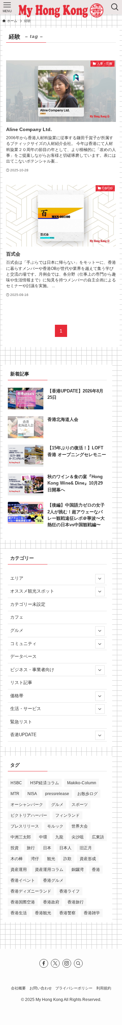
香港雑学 (92, 913)
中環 (43, 837)
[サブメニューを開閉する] (99, 578)
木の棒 (17, 858)
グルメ (16, 630)
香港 (96, 869)
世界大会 (80, 826)
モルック (55, 826)
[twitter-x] (55, 963)
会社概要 (18, 988)
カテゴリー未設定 (27, 604)
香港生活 (19, 913)
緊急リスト (21, 721)
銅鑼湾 (78, 869)
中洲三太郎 (21, 837)
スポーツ (80, 804)
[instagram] (66, 963)
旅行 (31, 848)
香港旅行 (75, 902)
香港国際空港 (23, 902)
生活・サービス (25, 708)
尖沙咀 (78, 837)
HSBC (16, 783)
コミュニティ (23, 643)
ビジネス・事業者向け (32, 669)
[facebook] (43, 963)
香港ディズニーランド (31, 891)
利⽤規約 (103, 988)
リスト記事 (21, 682)
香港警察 (67, 913)
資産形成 (88, 858)
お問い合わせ (40, 988)
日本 (47, 848)
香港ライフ (69, 891)
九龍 (59, 837)
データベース (23, 656)
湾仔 (35, 858)
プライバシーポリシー (74, 988)
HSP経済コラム (44, 783)
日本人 (65, 848)
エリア (16, 578)
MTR (15, 793)
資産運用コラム (49, 869)
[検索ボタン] (115, 7)
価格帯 (16, 695)
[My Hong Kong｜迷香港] (61, 10)
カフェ (16, 617)
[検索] (78, 963)
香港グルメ (53, 880)
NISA (32, 793)
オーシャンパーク (27, 804)
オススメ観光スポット (32, 591)
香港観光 (43, 913)
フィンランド (67, 815)
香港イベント (23, 880)
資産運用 (19, 869)
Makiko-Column (81, 783)
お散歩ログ (87, 793)
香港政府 (51, 902)
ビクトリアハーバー (29, 815)
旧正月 (86, 848)
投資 (15, 848)
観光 (51, 858)
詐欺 (67, 858)
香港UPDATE (23, 734)
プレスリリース (25, 826)
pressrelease (57, 793)
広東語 (98, 837)
